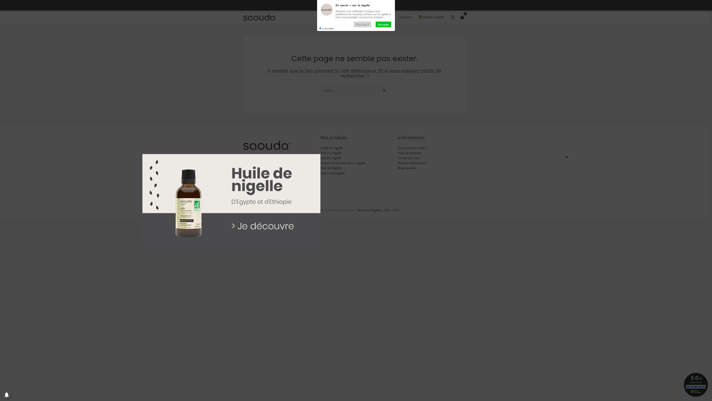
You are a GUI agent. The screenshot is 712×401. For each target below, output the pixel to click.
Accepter (383, 24)
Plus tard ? (362, 24)
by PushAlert (328, 28)
